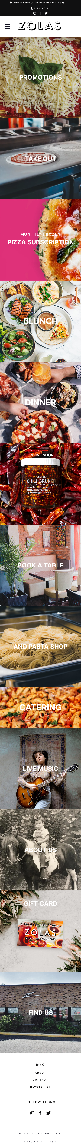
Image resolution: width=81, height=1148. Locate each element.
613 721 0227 (42, 8)
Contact (40, 1079)
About (40, 1072)
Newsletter (40, 1086)
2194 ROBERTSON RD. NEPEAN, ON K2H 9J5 (39, 2)
